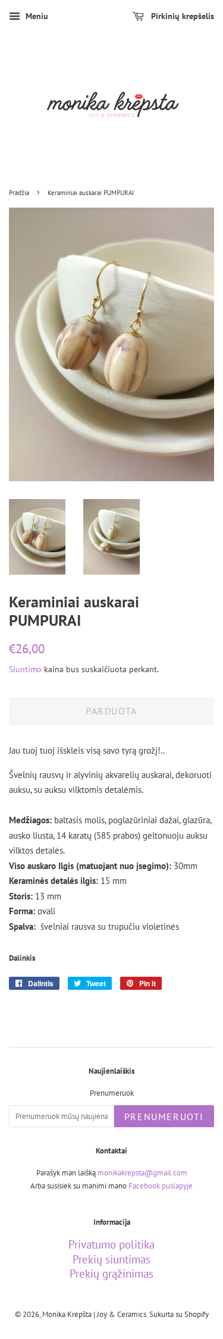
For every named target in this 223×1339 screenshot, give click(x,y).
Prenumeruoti (164, 1116)
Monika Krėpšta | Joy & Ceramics (94, 1314)
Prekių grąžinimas (111, 1273)
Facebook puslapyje (160, 1186)
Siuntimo (25, 669)
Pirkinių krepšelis (181, 16)
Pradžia (19, 193)
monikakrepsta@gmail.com (142, 1173)
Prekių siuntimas (111, 1259)
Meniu (35, 16)
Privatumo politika (111, 1244)
